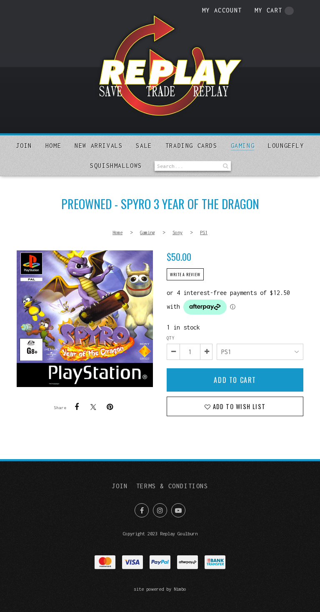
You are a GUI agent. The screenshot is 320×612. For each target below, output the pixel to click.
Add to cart (235, 380)
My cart (268, 10)
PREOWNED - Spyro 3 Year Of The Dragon (85, 318)
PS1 (204, 232)
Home (53, 145)
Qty (170, 337)
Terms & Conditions (172, 486)
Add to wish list (238, 406)
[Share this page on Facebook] (76, 407)
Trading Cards (191, 145)
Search (224, 166)
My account (222, 10)
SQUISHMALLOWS (116, 165)
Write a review (185, 274)
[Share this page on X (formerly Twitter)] (93, 406)
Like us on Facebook (142, 510)
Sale (144, 145)
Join (24, 145)
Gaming (243, 145)
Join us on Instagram (160, 510)
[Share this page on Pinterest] (110, 407)
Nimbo (180, 589)
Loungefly (286, 145)
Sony (177, 232)
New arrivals (98, 145)
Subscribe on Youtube (178, 510)
